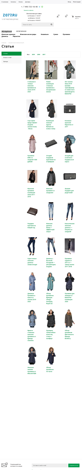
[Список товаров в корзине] (76, 17)
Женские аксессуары (28, 34)
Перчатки (16, 36)
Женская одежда (8, 34)
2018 (38, 54)
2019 (33, 54)
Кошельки (44, 34)
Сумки (55, 34)
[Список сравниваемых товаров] (58, 17)
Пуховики (66, 34)
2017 (43, 54)
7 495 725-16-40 (30, 7)
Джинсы (5, 36)
